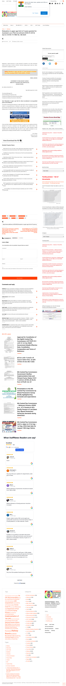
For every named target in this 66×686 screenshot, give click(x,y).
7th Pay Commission (10, 655)
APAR (20, 597)
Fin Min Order (29, 623)
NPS (7, 661)
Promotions (8, 631)
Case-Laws (28, 607)
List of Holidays (46, 25)
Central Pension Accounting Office (13, 599)
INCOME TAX (28, 625)
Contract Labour (10, 605)
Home (46, 624)
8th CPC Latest (6, 334)
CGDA (6, 601)
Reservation (28, 653)
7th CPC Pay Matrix (15, 595)
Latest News (45, 68)
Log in (47, 614)
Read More (19, 353)
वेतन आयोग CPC (19, 25)
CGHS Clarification (10, 601)
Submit (44, 13)
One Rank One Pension (30, 641)
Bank (27, 599)
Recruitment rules (10, 636)
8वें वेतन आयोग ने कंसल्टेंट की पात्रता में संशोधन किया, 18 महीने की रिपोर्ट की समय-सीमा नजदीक (26, 360)
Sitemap (8, 645)
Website (3, 263)
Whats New (5, 25)
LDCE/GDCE (9, 620)
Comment (4, 248)
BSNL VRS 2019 (29, 603)
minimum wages (15, 620)
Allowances (28, 597)
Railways (28, 651)
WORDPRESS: (15, 238)
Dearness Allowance (30, 611)
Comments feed (49, 618)
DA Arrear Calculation (10, 665)
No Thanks (35, 13)
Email (21, 258)
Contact (8, 659)
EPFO (11, 610)
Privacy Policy (9, 657)
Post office (28, 649)
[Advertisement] (19, 54)
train (11, 639)
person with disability (14, 628)
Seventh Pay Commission (31, 657)
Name (3, 258)
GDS (13, 612)
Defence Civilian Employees (31, 613)
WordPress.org (49, 620)
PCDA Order (13, 624)
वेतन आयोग (28, 661)
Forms (11, 612)
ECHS (9, 610)
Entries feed (48, 616)
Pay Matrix (28, 643)
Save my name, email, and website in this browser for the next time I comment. (17, 268)
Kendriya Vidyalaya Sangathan (32, 629)
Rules (27, 655)
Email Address (28, 6)
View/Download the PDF (11, 140)
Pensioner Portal (8, 627)
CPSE (15, 606)
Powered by (44, 60)
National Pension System (12, 622)
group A (12, 614)
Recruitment (13, 634)
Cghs (27, 609)
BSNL (6, 599)
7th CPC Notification (8, 595)
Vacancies (8, 653)
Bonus (27, 601)
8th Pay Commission (30, 595)
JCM (27, 627)
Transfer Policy (14, 639)
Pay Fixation (8, 624)
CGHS (26, 25)
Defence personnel (30, 615)
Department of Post (13, 609)
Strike (9, 639)
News (12, 25)
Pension (27, 645)
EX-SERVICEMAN (29, 621)
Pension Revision (29, 647)
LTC (27, 633)
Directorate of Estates (30, 617)
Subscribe (45, 58)
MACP (27, 635)
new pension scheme (30, 637)
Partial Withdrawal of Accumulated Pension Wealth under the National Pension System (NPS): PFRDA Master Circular (28, 230)
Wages (27, 659)
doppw (6, 610)
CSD (31, 25)
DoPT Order (37, 25)
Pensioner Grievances (15, 625)
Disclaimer (8, 651)
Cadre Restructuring (30, 605)
